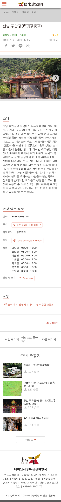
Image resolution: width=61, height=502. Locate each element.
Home (6, 12)
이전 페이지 (12, 339)
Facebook (27, 278)
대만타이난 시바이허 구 (29, 224)
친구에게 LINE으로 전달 (20, 46)
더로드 (29, 439)
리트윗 (13, 46)
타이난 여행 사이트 (30, 4)
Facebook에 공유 (6, 46)
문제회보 (28, 46)
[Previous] (5, 78)
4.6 (56, 34)
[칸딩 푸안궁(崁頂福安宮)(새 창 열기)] (30, 78)
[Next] (55, 78)
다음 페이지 (49, 339)
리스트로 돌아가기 (29, 339)
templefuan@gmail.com (29, 240)
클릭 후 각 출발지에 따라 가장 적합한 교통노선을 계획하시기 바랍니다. (33, 304)
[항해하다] (4, 3)
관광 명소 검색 (29, 12)
